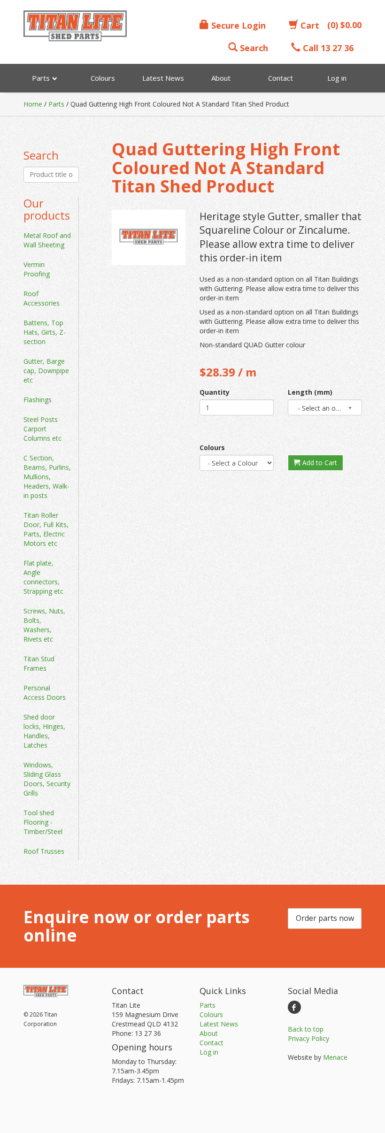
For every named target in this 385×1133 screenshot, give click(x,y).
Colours (212, 447)
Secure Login (237, 25)
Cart (308, 25)
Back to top (305, 1029)
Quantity (215, 392)
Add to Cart (318, 462)
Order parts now (325, 918)
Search (253, 48)
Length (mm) (310, 392)
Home (32, 104)
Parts (56, 104)
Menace (335, 1057)
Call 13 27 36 (327, 48)
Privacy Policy (308, 1038)
